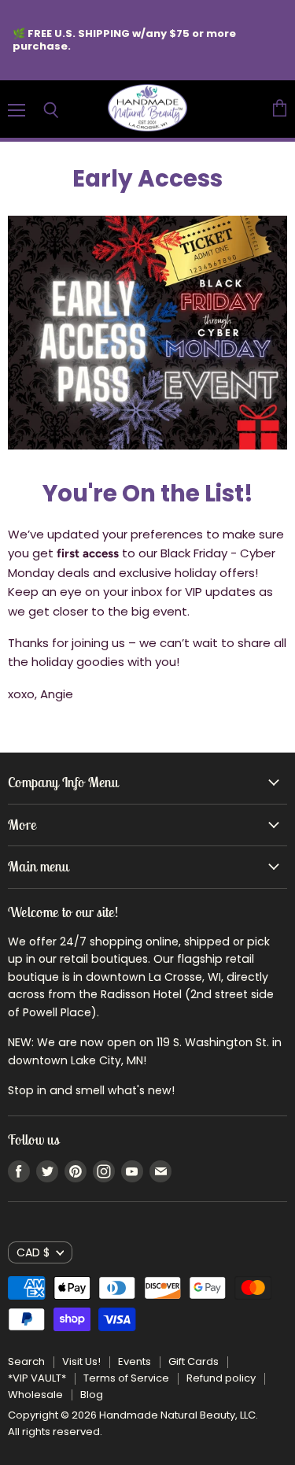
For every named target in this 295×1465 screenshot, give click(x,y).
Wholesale (35, 1394)
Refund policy (221, 1378)
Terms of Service (126, 1378)
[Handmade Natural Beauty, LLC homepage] (147, 109)
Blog (91, 1394)
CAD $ (33, 1252)
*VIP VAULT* (37, 1378)
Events (134, 1361)
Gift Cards (193, 1361)
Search (26, 1361)
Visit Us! (81, 1361)
